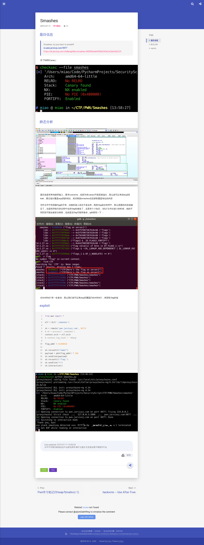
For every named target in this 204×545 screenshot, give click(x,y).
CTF (44, 470)
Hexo (109, 541)
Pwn (53, 470)
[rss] (66, 534)
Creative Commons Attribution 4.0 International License (116, 534)
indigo (121, 541)
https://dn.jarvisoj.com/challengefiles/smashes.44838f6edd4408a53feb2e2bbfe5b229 (82, 51)
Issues (85, 507)
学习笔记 (57, 26)
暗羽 (129, 455)
